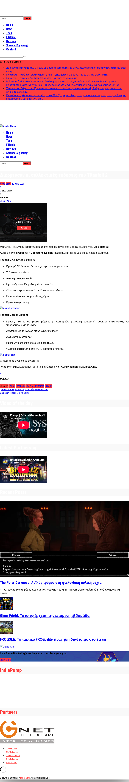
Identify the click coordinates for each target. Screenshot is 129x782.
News (9, 29)
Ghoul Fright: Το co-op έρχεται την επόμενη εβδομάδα (45, 615)
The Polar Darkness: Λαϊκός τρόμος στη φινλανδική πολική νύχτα (50, 582)
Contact (11, 49)
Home (9, 25)
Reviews (11, 41)
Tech (9, 33)
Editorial (11, 37)
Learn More (5, 660)
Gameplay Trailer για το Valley (14, 393)
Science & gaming (17, 45)
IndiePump (25, 777)
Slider (8, 183)
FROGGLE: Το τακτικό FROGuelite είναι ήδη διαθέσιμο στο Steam (53, 639)
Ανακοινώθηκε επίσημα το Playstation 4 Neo (24, 389)
